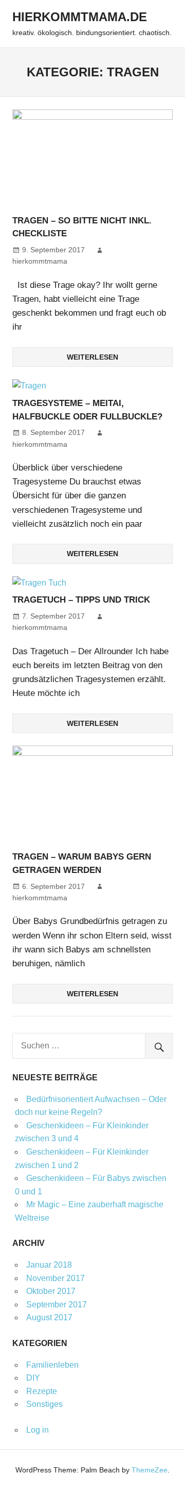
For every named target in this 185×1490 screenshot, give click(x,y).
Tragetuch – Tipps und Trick (81, 600)
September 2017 (56, 1304)
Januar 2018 (49, 1264)
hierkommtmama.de (79, 17)
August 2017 (49, 1317)
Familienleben (52, 1365)
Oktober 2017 (51, 1291)
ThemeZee (150, 1470)
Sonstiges (44, 1404)
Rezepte (41, 1391)
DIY (33, 1377)
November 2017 (55, 1278)
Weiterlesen (92, 357)
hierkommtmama (39, 261)
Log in (37, 1430)
